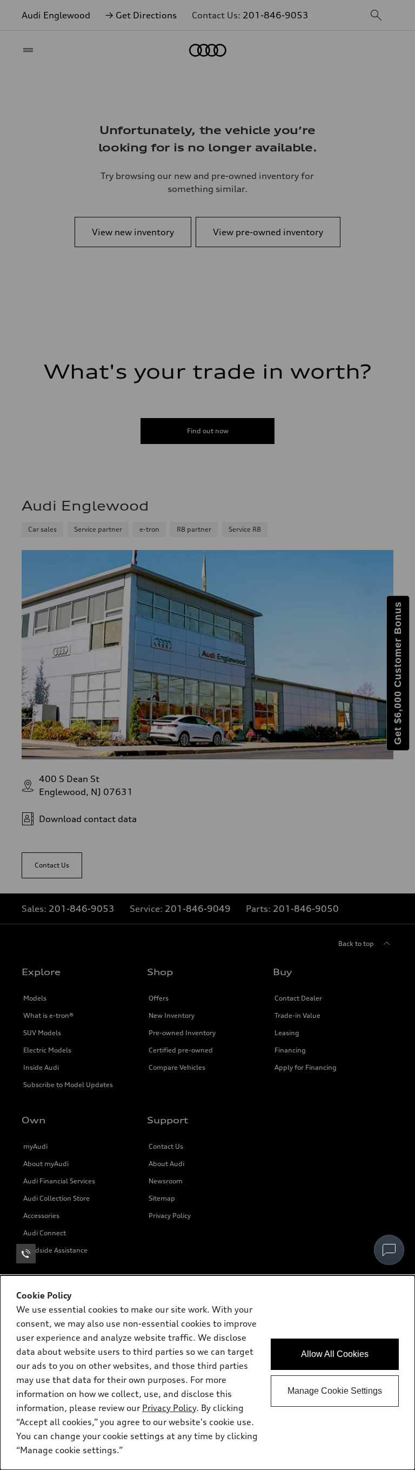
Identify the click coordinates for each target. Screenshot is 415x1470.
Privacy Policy (169, 1407)
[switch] (389, 1250)
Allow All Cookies (335, 1354)
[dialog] (207, 1372)
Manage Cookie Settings (334, 1390)
